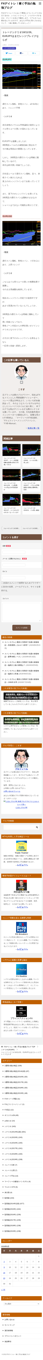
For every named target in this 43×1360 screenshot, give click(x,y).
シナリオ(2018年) (9, 48)
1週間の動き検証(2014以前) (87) (17, 1071)
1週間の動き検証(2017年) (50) (16, 1082)
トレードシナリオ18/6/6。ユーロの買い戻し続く (31, 460)
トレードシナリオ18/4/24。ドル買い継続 (31, 509)
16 (4, 1273)
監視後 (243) (9, 1198)
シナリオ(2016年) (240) (13, 1143)
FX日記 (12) (9, 1110)
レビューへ (22, 865)
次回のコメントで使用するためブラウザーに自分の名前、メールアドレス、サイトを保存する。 (20, 587)
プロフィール (21, 769)
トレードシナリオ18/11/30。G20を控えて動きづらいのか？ (32, 528)
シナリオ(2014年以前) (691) (15, 1132)
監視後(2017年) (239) (13, 1220)
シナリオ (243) (10, 1126)
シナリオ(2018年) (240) (13, 1154)
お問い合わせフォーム (12, 791)
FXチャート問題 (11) (12, 1099)
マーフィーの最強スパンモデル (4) (18, 1181)
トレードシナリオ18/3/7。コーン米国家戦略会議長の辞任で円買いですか (11, 461)
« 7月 (3, 1290)
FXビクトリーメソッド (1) (14, 1104)
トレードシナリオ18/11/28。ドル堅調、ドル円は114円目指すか (11, 486)
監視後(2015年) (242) (13, 1209)
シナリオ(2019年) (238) (13, 1159)
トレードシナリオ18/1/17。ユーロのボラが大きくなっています (11, 510)
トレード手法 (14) (11, 1176)
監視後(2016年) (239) (13, 1214)
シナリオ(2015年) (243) (13, 1137)
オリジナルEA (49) (12, 1115)
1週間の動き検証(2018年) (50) (16, 1088)
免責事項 (8, 1341)
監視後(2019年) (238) (13, 1231)
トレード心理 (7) (11, 1170)
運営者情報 (9, 1330)
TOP (19, 1047)
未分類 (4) (8, 1192)
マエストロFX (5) (11, 1187)
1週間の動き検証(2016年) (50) (16, 1077)
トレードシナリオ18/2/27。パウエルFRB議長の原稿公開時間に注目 (31, 486)
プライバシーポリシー (13, 1336)
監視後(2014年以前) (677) (14, 1204)
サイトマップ (10, 1325)
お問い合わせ (10, 1320)
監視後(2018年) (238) (13, 1225)
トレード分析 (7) (11, 1165)
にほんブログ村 (21, 807)
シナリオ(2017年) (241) (13, 1148)
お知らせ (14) (10, 1121)
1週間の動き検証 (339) (13, 1066)
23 (4, 1278)
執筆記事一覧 (33, 428)
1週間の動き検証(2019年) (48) (16, 1093)
